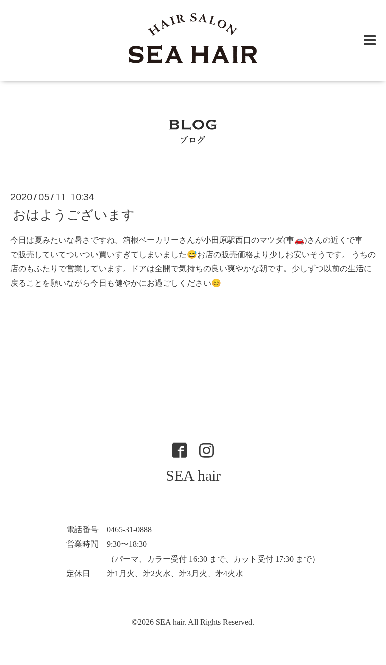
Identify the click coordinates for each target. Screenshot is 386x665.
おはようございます (74, 215)
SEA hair (193, 475)
